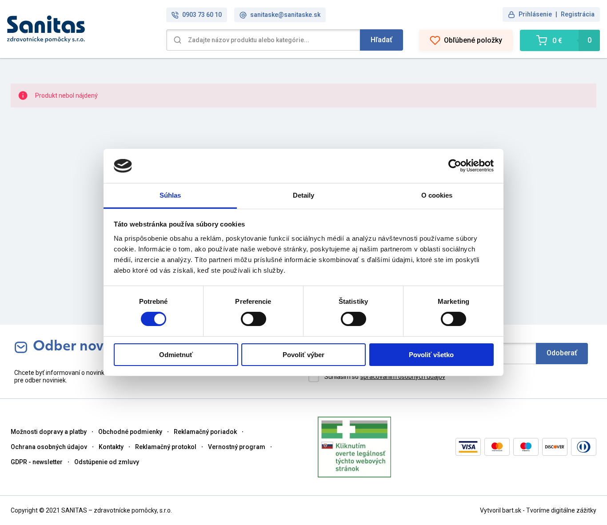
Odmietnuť (176, 354)
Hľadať (381, 40)
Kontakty (111, 446)
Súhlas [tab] (170, 195)
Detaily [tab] (304, 195)
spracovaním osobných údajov (402, 376)
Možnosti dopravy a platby (49, 431)
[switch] (253, 319)
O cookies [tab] (437, 195)
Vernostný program (236, 446)
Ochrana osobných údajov (49, 446)
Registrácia (578, 14)
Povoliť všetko (431, 354)
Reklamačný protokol (165, 446)
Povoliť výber (303, 354)
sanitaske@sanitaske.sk (285, 14)
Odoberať (562, 353)
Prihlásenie (535, 14)
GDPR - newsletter (37, 461)
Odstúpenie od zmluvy (106, 461)
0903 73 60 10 (202, 14)
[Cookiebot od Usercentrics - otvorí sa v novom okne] (455, 165)
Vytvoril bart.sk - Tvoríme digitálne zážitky (538, 510)
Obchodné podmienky (130, 431)
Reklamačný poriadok (205, 431)
